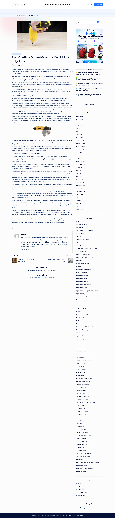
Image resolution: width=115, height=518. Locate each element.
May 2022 (78, 170)
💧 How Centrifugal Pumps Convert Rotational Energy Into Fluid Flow (89, 89)
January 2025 (80, 140)
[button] (98, 4)
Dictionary (79, 260)
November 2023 (80, 161)
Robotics (78, 420)
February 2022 (80, 179)
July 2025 (78, 122)
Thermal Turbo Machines (83, 444)
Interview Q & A (80, 345)
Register (80, 483)
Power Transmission (81, 393)
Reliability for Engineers (82, 411)
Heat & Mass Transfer (82, 318)
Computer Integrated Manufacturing (86, 248)
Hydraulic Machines (81, 324)
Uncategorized (80, 459)
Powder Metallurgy (81, 390)
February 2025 (80, 137)
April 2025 (78, 131)
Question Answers (81, 408)
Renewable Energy (81, 414)
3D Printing (79, 221)
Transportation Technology (84, 456)
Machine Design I (81, 348)
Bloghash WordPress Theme (75, 515)
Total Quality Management (84, 453)
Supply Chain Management (84, 435)
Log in (79, 486)
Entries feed (81, 489)
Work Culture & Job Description (85, 468)
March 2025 (79, 134)
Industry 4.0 (79, 342)
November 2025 (80, 119)
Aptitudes (78, 236)
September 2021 (80, 191)
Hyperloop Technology (82, 330)
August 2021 (79, 194)
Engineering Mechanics (82, 288)
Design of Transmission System (85, 257)
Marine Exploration (81, 357)
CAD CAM (78, 245)
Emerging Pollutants (81, 272)
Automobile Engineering (83, 239)
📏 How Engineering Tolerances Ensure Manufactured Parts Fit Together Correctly (88, 73)
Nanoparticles (80, 375)
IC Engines (79, 333)
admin (23, 235)
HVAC (77, 321)
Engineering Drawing (82, 275)
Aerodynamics (80, 227)
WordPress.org (82, 495)
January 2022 (80, 182)
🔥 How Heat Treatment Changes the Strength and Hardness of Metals (89, 84)
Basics (78, 242)
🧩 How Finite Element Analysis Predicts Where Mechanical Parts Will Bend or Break (89, 79)
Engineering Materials (82, 281)
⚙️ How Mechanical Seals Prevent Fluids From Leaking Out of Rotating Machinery (89, 95)
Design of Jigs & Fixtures (83, 254)
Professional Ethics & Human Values (86, 402)
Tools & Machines (17, 54)
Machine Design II (81, 351)
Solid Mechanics (80, 426)
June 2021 (78, 200)
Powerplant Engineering (82, 396)
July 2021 (78, 197)
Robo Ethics (79, 417)
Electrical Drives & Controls (83, 269)
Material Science (80, 363)
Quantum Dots (80, 405)
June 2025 (79, 125)
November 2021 (80, 185)
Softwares (79, 423)
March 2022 (79, 176)
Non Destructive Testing (83, 381)
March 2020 (79, 210)
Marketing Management (83, 360)
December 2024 (80, 143)
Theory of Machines (81, 441)
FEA (77, 300)
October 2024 (80, 149)
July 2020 (78, 206)
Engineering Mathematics (83, 285)
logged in (40, 278)
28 (29, 65)
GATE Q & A (79, 312)
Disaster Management (82, 263)
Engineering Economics (82, 279)
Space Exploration (81, 429)
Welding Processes (81, 465)
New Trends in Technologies (84, 378)
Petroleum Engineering (82, 384)
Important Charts (81, 336)
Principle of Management (83, 399)
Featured (78, 303)
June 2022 (79, 167)
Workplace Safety (81, 471)
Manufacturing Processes (83, 354)
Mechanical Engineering (57, 4)
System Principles (81, 438)
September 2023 (80, 164)
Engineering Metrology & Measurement (87, 291)
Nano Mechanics (81, 372)
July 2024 (78, 155)
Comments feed (82, 492)
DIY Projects (79, 266)
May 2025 (78, 128)
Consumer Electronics (82, 251)
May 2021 (78, 203)
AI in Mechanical (80, 233)
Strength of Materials (82, 432)
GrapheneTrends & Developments (86, 315)
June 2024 (79, 158)
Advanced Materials (81, 224)
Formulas (78, 306)
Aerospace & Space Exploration (85, 230)
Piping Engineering (81, 387)
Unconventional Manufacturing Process (87, 462)
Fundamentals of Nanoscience (85, 309)
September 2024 (80, 152)
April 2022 (78, 173)
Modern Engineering (81, 369)
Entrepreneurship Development (85, 297)
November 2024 (80, 146)
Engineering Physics (81, 294)
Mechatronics (80, 366)
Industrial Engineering (82, 339)
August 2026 (79, 116)
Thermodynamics (81, 447)
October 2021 (79, 188)
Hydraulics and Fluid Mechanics (85, 327)
